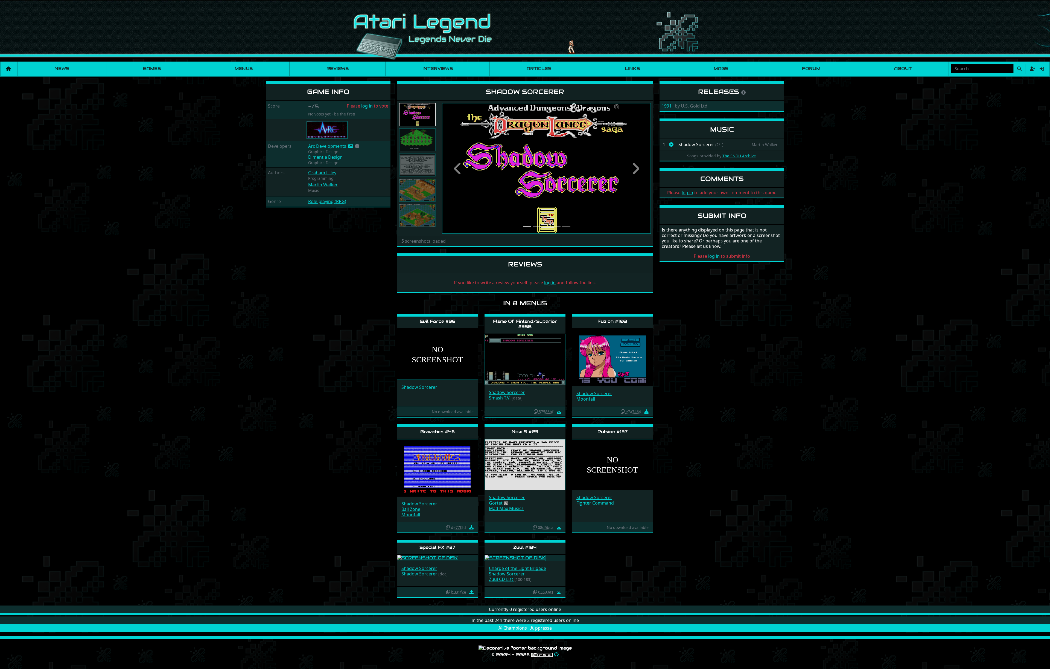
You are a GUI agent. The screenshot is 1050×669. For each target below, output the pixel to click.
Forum (811, 68)
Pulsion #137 (612, 432)
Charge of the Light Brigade (517, 568)
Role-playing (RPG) (327, 201)
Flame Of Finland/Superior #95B (525, 323)
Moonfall (585, 399)
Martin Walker (323, 185)
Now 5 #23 (525, 432)
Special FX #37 (437, 547)
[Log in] (1041, 69)
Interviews (437, 68)
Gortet (496, 503)
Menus (244, 68)
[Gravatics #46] (437, 467)
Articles (539, 68)
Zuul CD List (501, 579)
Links (632, 68)
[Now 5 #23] (525, 464)
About (903, 68)
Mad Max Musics (506, 508)
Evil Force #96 (437, 321)
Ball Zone (410, 509)
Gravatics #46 (437, 432)
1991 (667, 106)
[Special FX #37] (427, 557)
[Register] (1031, 69)
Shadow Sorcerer (419, 387)
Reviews (337, 68)
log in (367, 106)
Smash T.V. (500, 398)
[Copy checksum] (536, 412)
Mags (721, 68)
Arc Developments (327, 146)
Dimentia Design (325, 157)
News (61, 68)
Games (152, 68)
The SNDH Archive (739, 155)
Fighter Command (595, 503)
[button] (357, 146)
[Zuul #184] (515, 557)
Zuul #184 (524, 547)
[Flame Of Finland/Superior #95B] (525, 359)
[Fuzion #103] (612, 357)
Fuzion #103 (612, 321)
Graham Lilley (322, 173)
